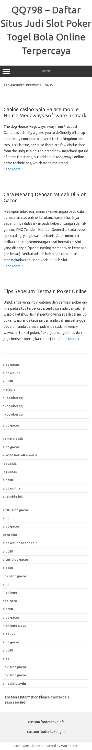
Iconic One (21, 745)
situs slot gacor (16, 510)
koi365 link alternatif (20, 455)
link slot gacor (15, 576)
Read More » (13, 169)
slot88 (8, 381)
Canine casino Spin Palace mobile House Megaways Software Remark (45, 112)
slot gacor (11, 364)
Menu (46, 71)
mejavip (9, 389)
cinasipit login (14, 683)
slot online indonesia (20, 543)
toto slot (10, 534)
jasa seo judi (15, 702)
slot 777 (9, 633)
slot (6, 518)
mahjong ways (14, 625)
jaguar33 (10, 463)
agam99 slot (13, 496)
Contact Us (60, 697)
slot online (11, 373)
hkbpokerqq (13, 397)
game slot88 (13, 438)
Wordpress (69, 745)
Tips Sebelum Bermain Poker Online (45, 291)
